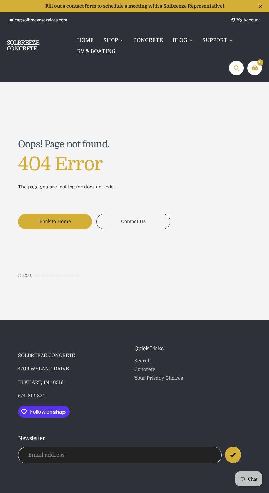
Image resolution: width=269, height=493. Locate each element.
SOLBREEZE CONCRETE (23, 46)
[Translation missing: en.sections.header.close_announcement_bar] (261, 6)
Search (142, 360)
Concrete (144, 369)
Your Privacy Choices (158, 378)
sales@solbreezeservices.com (38, 20)
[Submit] (233, 455)
